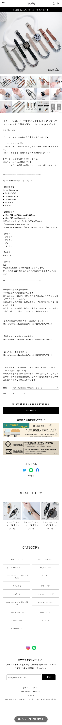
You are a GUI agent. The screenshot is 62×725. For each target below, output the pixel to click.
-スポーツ (16, 594)
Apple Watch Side (17, 612)
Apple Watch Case (45, 602)
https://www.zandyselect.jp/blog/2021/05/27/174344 (27, 355)
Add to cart (31, 410)
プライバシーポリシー (31, 688)
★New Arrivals (17, 560)
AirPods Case (16, 620)
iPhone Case (45, 612)
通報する (31, 476)
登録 (49, 677)
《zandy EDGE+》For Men (16, 568)
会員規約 (31, 695)
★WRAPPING (45, 568)
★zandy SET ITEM (45, 560)
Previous (4, 43)
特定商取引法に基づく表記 (31, 692)
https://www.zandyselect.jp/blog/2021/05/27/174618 (27, 324)
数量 (5, 393)
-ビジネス (45, 576)
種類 (5, 388)
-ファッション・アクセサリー (45, 594)
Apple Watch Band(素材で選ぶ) (17, 603)
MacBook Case (17, 628)
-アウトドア (45, 586)
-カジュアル (16, 586)
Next (57, 43)
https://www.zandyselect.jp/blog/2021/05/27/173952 (27, 340)
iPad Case (45, 620)
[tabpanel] (31, 43)
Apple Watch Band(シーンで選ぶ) (17, 577)
